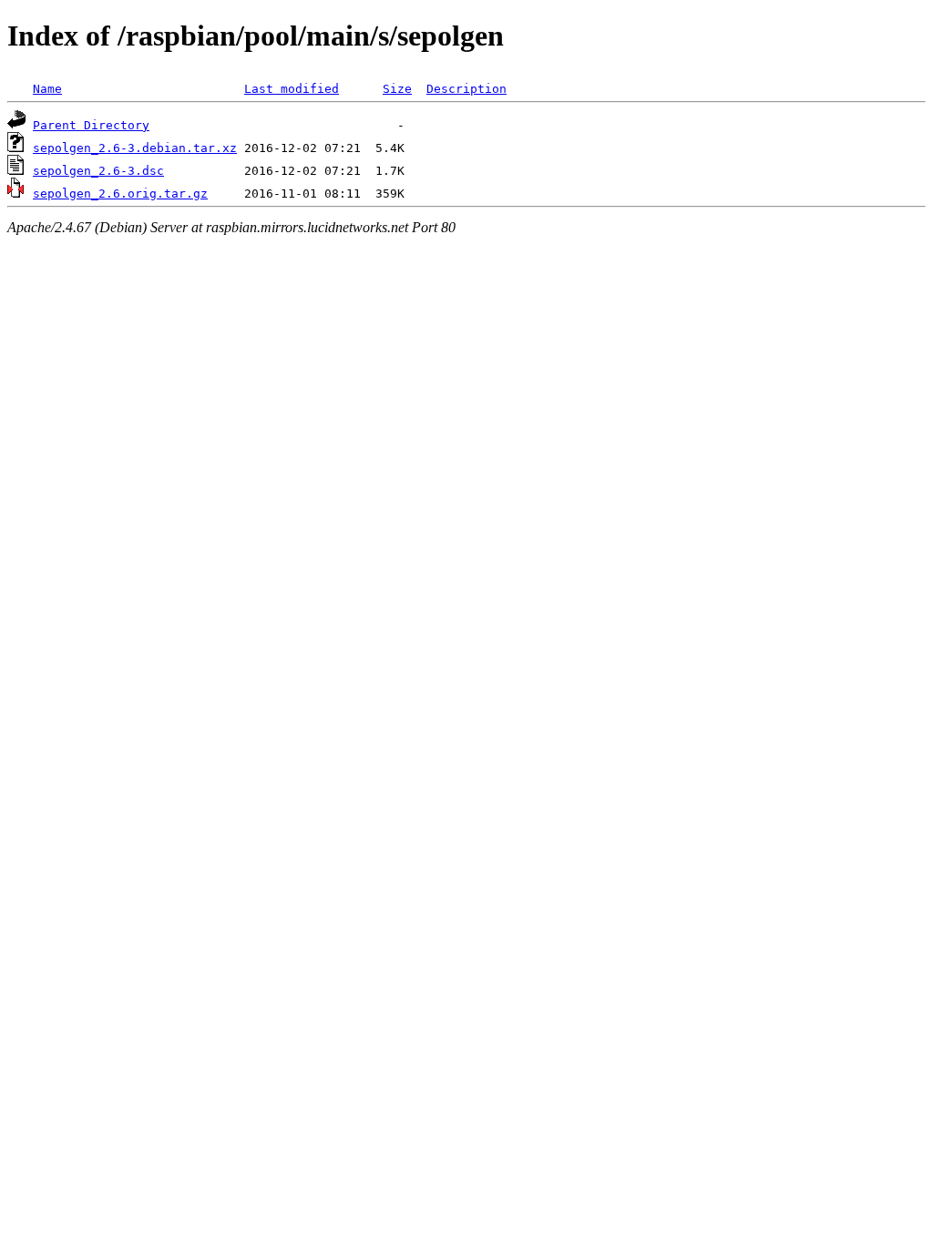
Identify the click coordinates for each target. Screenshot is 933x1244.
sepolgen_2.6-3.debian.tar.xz (135, 148)
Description (466, 89)
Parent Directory (91, 125)
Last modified (291, 89)
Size (397, 89)
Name (47, 89)
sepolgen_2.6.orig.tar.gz (120, 193)
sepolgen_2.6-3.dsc (98, 171)
